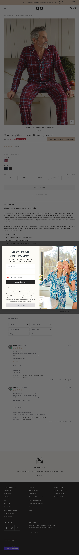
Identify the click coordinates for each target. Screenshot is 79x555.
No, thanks (21, 305)
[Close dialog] (74, 248)
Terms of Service (30, 297)
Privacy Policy (22, 297)
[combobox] (9, 277)
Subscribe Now (20, 282)
